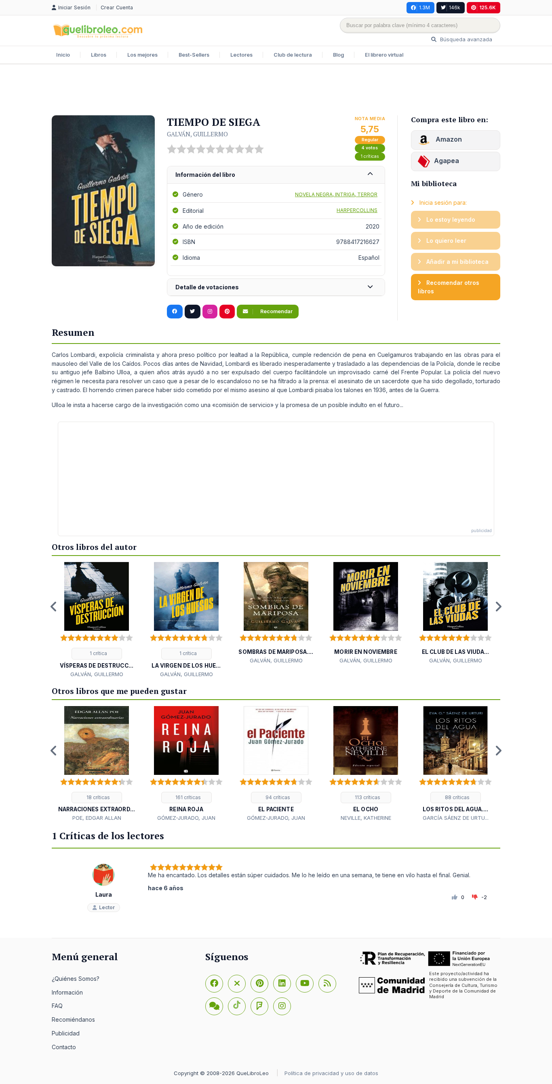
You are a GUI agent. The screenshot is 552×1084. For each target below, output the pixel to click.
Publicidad (66, 1033)
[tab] (276, 175)
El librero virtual (384, 55)
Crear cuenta (117, 7)
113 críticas (367, 797)
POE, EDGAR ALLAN (96, 818)
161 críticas (187, 797)
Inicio (63, 55)
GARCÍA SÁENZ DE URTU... (456, 818)
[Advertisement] (276, 90)
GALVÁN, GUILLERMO (197, 134)
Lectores (241, 55)
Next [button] (498, 606)
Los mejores (142, 55)
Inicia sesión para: (442, 202)
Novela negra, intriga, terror (336, 194)
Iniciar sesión (75, 7)
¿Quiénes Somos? (75, 978)
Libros (98, 55)
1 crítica (97, 653)
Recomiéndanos (73, 1019)
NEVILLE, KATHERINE (366, 818)
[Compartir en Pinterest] (227, 311)
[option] (96, 620)
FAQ (57, 1005)
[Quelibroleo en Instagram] (209, 311)
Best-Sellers (194, 55)
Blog (338, 55)
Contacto (64, 1047)
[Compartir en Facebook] (175, 311)
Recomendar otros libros (448, 287)
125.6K (487, 7)
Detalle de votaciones (207, 287)
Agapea (446, 161)
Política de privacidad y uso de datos (331, 1073)
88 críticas (457, 797)
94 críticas (277, 797)
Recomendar (276, 311)
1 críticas (370, 156)
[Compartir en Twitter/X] (192, 311)
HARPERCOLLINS (357, 210)
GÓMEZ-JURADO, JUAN (186, 818)
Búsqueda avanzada (465, 39)
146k (454, 7)
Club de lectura (293, 55)
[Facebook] (214, 984)
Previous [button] (54, 606)
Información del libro (205, 174)
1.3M (424, 7)
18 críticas (97, 797)
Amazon (448, 139)
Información (67, 992)
